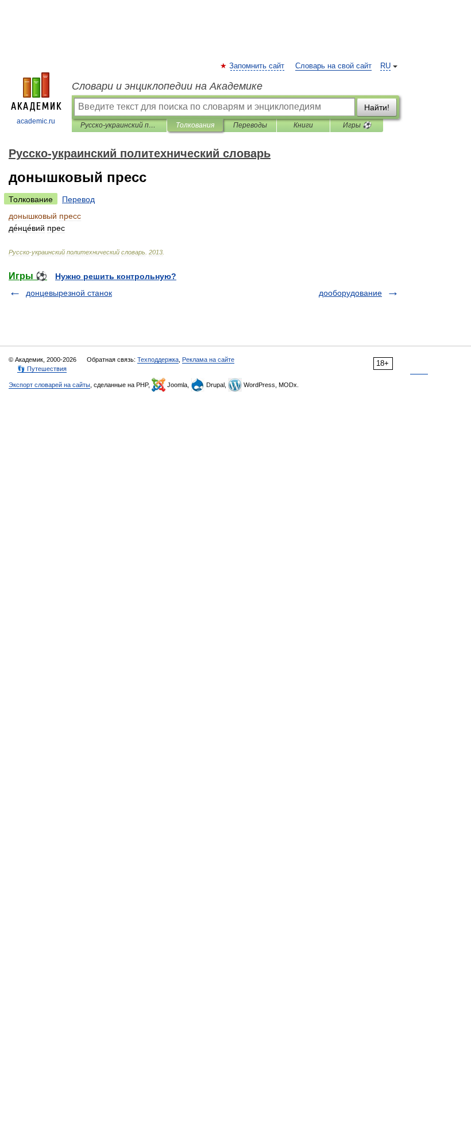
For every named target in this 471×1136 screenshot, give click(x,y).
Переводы (250, 125)
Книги (303, 125)
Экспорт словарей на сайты (49, 384)
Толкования (195, 125)
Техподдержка (158, 359)
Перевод (78, 199)
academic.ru (36, 121)
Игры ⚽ (357, 125)
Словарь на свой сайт (333, 66)
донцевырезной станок (69, 292)
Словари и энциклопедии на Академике (167, 86)
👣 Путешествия (42, 368)
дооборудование (350, 292)
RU (385, 66)
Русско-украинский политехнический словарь (119, 125)
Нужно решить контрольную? (115, 276)
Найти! (376, 107)
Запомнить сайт (257, 66)
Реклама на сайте (208, 359)
